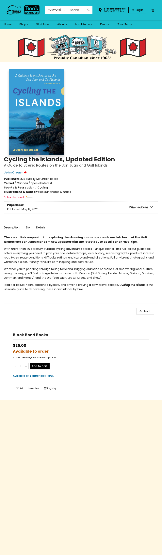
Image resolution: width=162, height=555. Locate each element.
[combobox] (56, 9)
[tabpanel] (81, 269)
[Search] (88, 10)
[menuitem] (7, 24)
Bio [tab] (28, 227)
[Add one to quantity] (26, 366)
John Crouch (14, 172)
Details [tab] (40, 227)
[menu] (81, 24)
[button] (112, 10)
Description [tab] (12, 227)
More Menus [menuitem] (124, 24)
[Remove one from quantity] (15, 366)
